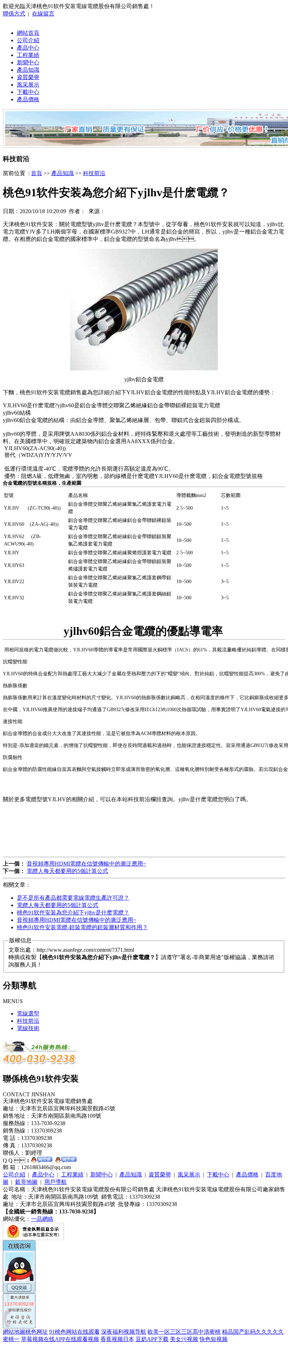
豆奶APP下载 (152, 1339)
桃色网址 (36, 1332)
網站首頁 (28, 33)
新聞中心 (28, 62)
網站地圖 (14, 1332)
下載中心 (28, 92)
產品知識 (28, 70)
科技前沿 (94, 173)
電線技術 (28, 1028)
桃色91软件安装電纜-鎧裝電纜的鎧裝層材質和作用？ (82, 927)
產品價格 (28, 99)
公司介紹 (28, 40)
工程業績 (28, 55)
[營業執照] (33, 1238)
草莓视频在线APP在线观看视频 (60, 1339)
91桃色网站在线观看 (74, 1332)
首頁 (36, 173)
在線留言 (43, 14)
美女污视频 (184, 1339)
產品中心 (28, 48)
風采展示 (28, 85)
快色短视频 (213, 1339)
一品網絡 (42, 1219)
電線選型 (28, 1013)
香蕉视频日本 (117, 1339)
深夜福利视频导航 (123, 1332)
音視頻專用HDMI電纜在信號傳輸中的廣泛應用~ (86, 864)
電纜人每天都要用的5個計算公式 (67, 871)
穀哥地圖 (26, 1182)
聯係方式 (14, 14)
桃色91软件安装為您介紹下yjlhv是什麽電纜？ (73, 913)
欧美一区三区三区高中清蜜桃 (184, 1332)
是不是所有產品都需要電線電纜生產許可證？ (73, 898)
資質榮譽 (28, 77)
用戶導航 (55, 1182)
